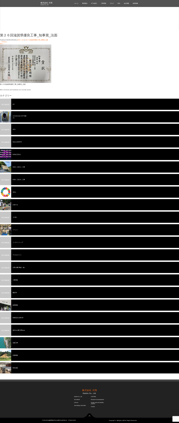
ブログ (112, 3)
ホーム (76, 3)
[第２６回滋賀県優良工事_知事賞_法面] (25, 63)
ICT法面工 (94, 3)
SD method (77, 399)
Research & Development (97, 399)
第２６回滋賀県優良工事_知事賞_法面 (37, 40)
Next (2, 43)
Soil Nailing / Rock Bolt (80, 405)
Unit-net (76, 402)
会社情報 (126, 3)
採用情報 (135, 3)
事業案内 (84, 3)
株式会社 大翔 (46, 3)
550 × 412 (21, 40)
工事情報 (103, 3)
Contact (93, 406)
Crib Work (93, 396)
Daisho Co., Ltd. (78, 396)
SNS (118, 3)
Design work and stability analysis (97, 403)
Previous (3, 41)
